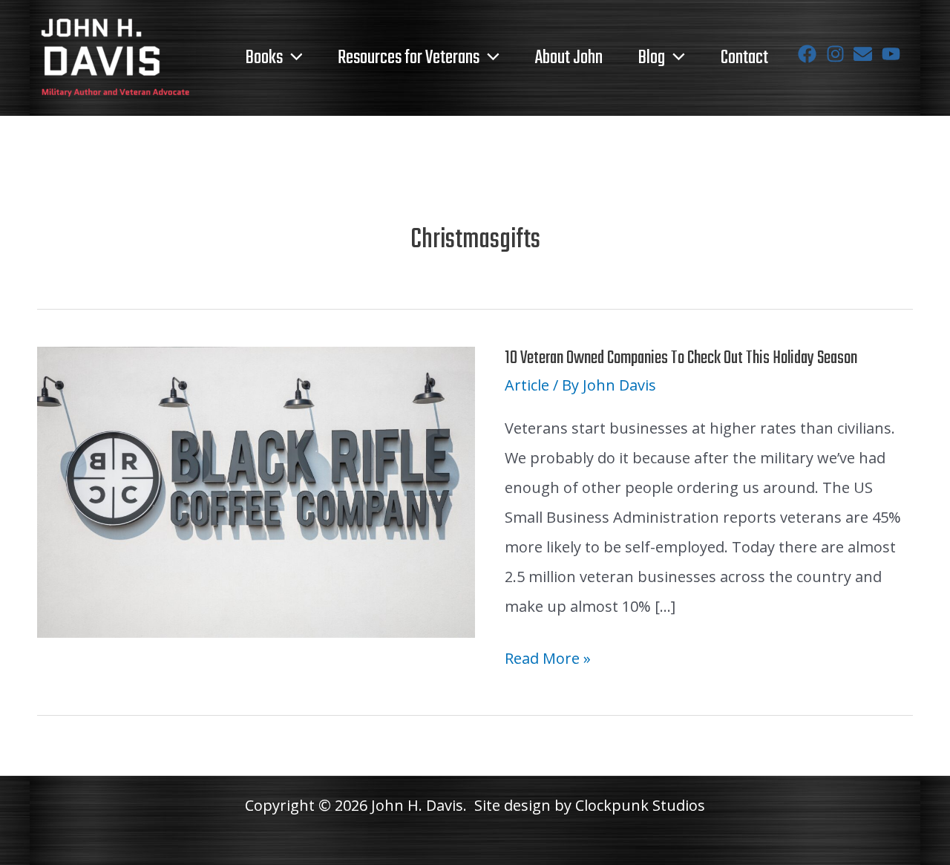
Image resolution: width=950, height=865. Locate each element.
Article (527, 385)
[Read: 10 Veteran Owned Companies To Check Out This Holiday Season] (256, 490)
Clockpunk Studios (640, 805)
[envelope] (866, 54)
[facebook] (810, 54)
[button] (293, 58)
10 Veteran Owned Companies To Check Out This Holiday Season (681, 358)
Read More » (548, 660)
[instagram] (838, 54)
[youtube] (894, 54)
